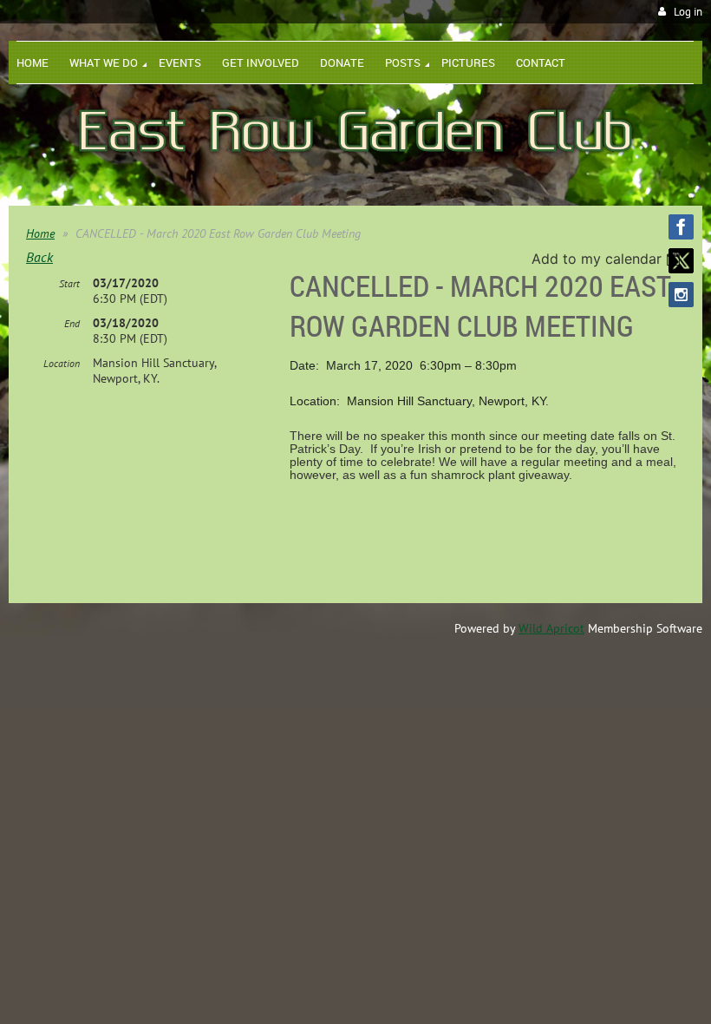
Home (40, 233)
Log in (688, 11)
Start (69, 283)
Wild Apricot (551, 628)
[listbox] (608, 258)
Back (39, 257)
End (72, 323)
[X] (681, 260)
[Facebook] (681, 227)
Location (61, 363)
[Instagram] (681, 294)
